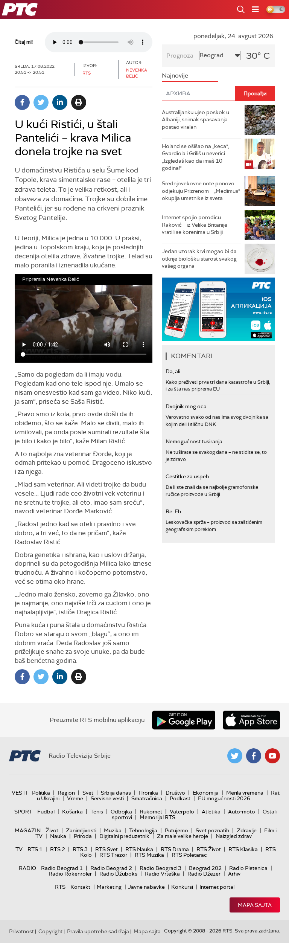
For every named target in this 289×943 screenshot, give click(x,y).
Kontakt (80, 886)
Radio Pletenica (248, 868)
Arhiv (234, 873)
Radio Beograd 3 (160, 868)
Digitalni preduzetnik (124, 836)
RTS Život (208, 849)
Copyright (50, 931)
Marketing (109, 886)
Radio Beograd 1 (62, 868)
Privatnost (21, 931)
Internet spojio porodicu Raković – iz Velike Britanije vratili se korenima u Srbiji (194, 224)
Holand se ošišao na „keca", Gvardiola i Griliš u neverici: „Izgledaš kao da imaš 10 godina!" (195, 157)
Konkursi (182, 886)
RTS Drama (175, 849)
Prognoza (179, 56)
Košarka (72, 811)
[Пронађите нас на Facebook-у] (253, 755)
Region (66, 792)
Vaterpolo (182, 811)
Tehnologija (143, 830)
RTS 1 (35, 849)
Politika (41, 792)
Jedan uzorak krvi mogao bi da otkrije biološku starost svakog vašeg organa (199, 258)
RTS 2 (57, 849)
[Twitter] (41, 102)
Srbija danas (116, 792)
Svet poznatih (212, 830)
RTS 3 (80, 849)
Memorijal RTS (157, 817)
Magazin (28, 830)
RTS (60, 886)
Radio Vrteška (162, 873)
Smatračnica (146, 798)
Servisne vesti (107, 798)
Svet (87, 792)
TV (19, 849)
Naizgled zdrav (234, 836)
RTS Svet (106, 849)
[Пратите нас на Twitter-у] (234, 755)
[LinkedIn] (59, 102)
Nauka (58, 836)
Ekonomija (206, 792)
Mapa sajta (255, 905)
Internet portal (216, 886)
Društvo (175, 792)
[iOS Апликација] (218, 309)
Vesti (19, 792)
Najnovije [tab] (175, 75)
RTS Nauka (139, 849)
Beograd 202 (205, 868)
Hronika (148, 792)
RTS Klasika (243, 849)
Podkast (180, 798)
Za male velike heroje (182, 836)
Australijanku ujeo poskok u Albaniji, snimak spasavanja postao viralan (195, 119)
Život (52, 830)
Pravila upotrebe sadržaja (98, 931)
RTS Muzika (149, 854)
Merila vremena (244, 792)
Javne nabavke (146, 886)
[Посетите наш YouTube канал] (272, 755)
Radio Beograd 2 (111, 868)
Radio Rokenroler (70, 873)
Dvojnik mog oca (186, 406)
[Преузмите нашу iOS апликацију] (251, 720)
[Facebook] (22, 102)
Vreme (75, 798)
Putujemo (176, 830)
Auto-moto (241, 811)
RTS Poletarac (189, 854)
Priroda (83, 836)
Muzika (113, 830)
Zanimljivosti (81, 830)
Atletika (211, 811)
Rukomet (151, 811)
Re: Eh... (175, 511)
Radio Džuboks (118, 873)
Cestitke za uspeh (187, 476)
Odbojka (121, 811)
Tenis (96, 811)
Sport (23, 811)
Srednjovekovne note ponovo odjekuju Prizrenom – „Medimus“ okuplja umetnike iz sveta (201, 190)
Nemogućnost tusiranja (194, 441)
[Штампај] (78, 102)
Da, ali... (175, 371)
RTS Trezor (113, 854)
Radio (27, 868)
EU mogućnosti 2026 (224, 798)
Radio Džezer (204, 873)
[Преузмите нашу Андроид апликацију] (183, 720)
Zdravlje (247, 830)
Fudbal (46, 811)
